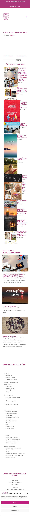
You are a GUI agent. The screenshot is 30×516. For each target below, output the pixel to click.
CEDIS (16, 6)
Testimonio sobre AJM (16, 342)
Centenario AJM (20, 338)
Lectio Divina (9, 419)
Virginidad (6, 435)
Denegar (15, 506)
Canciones (12, 35)
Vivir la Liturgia (8, 410)
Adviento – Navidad (11, 411)
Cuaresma (9, 415)
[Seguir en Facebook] (11, 3)
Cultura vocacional (8, 340)
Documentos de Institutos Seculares (15, 453)
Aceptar (15, 502)
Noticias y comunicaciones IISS (14, 455)
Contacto (12, 6)
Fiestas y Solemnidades (12, 417)
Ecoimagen (9, 375)
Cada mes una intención (12, 441)
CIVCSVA (8, 399)
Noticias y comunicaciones (11, 382)
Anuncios (6, 373)
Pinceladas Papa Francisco (11, 404)
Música (18, 308)
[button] (28, 493)
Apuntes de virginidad (12, 437)
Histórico (16, 340)
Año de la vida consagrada (13, 397)
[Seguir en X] (14, 3)
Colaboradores (10, 388)
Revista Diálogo (10, 457)
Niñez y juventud (20, 278)
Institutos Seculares (9, 446)
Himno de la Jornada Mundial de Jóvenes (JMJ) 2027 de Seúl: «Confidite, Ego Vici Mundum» (14, 275)
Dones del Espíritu (9, 306)
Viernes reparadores (11, 379)
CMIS (19, 6)
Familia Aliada (8, 384)
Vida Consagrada (8, 395)
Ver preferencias (15, 510)
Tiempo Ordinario (10, 428)
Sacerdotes (9, 386)
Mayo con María (10, 377)
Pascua (8, 424)
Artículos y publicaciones (13, 439)
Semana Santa (10, 426)
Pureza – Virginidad (11, 442)
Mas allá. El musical (10, 336)
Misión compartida (11, 401)
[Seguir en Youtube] (16, 3)
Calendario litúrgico (11, 413)
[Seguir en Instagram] (18, 3)
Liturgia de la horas (11, 421)
